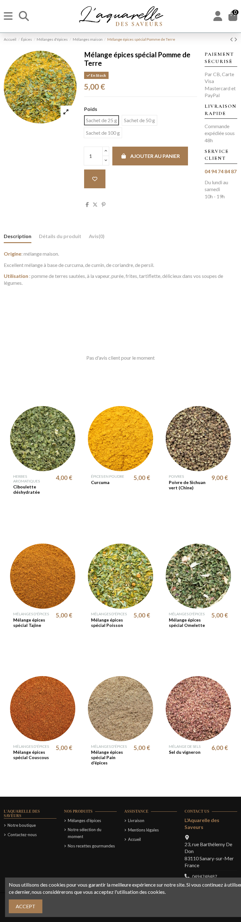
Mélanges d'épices (84, 820)
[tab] (96, 237)
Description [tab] (17, 236)
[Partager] (87, 204)
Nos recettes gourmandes (91, 845)
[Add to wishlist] (94, 178)
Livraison (136, 820)
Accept (25, 906)
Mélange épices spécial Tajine (29, 622)
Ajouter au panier (155, 156)
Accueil (134, 839)
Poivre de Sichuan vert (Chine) (187, 485)
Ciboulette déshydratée (26, 489)
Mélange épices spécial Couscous (31, 754)
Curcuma (100, 482)
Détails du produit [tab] (60, 236)
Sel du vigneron (185, 752)
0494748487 (204, 876)
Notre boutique (22, 825)
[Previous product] (232, 39)
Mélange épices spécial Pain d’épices (107, 757)
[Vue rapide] (47, 469)
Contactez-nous (22, 834)
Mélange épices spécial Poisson (107, 622)
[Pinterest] (103, 204)
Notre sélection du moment (84, 833)
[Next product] (235, 39)
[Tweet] (95, 204)
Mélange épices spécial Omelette (187, 622)
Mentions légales (143, 829)
